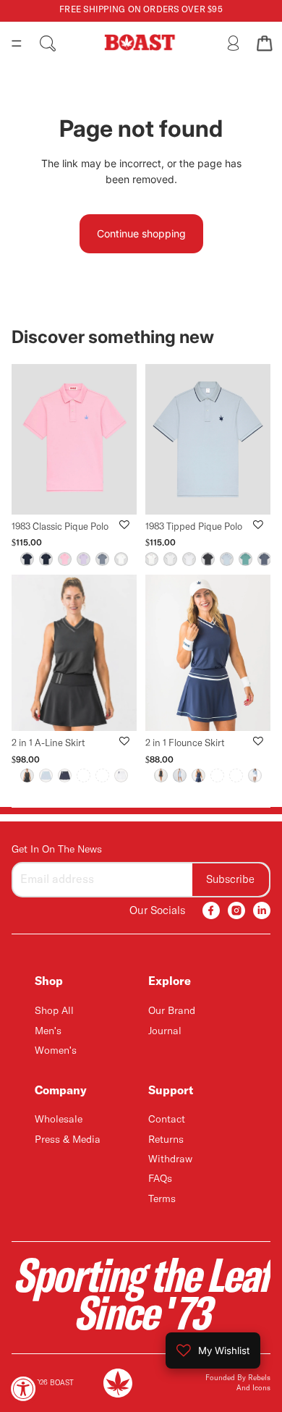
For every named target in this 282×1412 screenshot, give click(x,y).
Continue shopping (141, 233)
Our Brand (171, 1011)
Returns (166, 1140)
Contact (166, 1120)
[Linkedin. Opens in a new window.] (261, 910)
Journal (164, 1031)
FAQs (160, 1179)
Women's (56, 1051)
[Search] (48, 43)
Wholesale (58, 1120)
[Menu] (16, 43)
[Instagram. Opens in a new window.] (236, 910)
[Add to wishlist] (124, 524)
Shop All (54, 1011)
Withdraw (170, 1159)
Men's (48, 1031)
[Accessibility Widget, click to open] (23, 1388)
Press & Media (68, 1140)
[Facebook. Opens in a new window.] (211, 910)
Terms (162, 1199)
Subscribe (230, 879)
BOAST (62, 1383)
